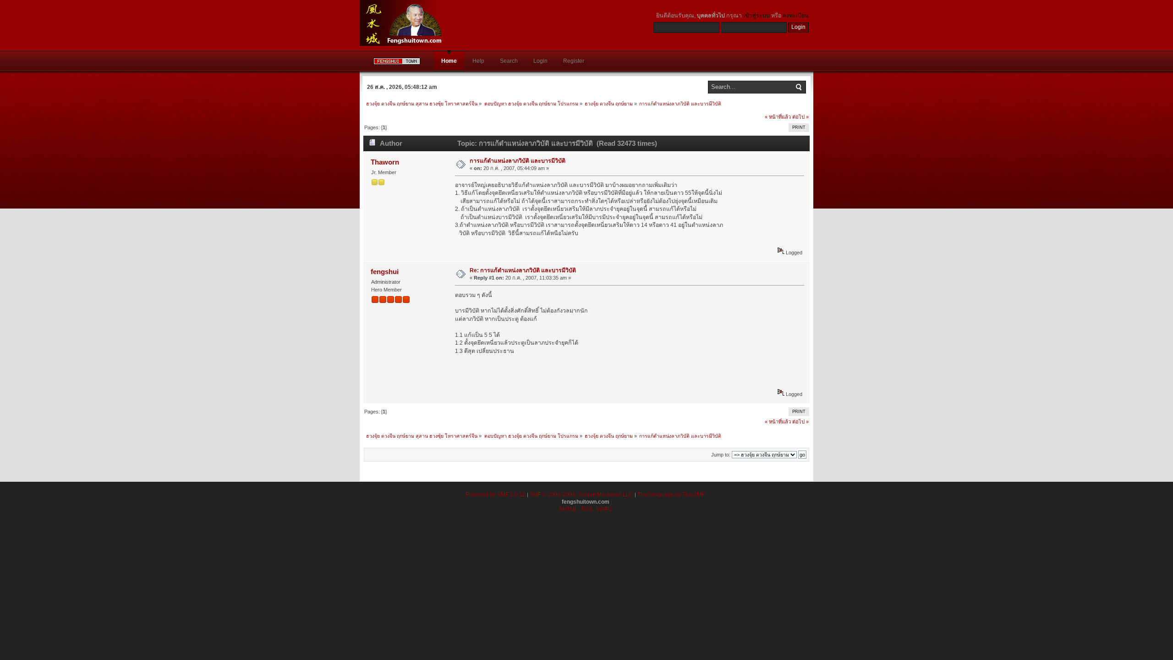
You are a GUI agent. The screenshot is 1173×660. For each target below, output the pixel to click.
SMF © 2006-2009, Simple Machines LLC (581, 494)
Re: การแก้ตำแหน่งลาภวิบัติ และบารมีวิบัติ (523, 270)
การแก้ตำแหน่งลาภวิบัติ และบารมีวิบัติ (517, 161)
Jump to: (720, 454)
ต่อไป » (800, 117)
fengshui (385, 271)
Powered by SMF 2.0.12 (496, 494)
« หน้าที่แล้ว (778, 117)
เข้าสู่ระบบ (756, 15)
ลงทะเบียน (796, 15)
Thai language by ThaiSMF (671, 494)
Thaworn (385, 162)
